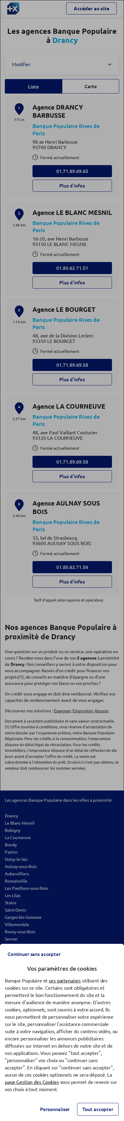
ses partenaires (65, 980)
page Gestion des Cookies (32, 1082)
